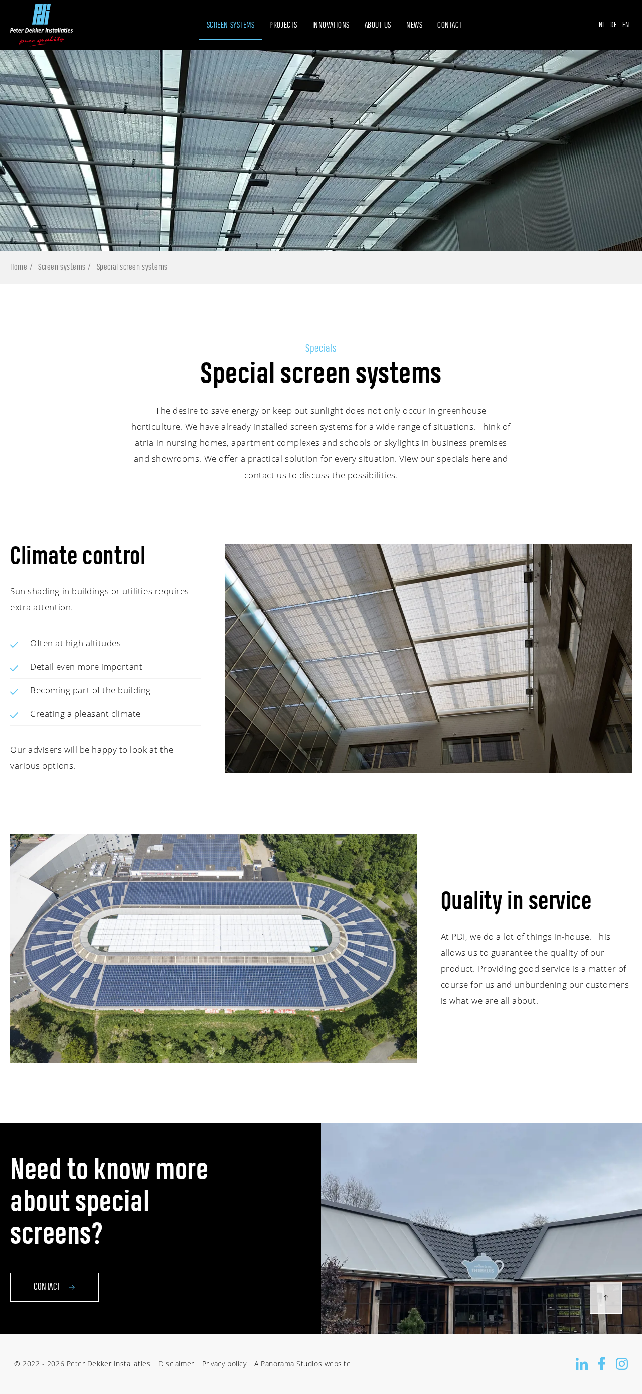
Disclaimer (176, 1363)
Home (18, 267)
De (613, 25)
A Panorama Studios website (302, 1363)
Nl (602, 25)
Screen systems (62, 267)
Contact (47, 1287)
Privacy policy (224, 1363)
